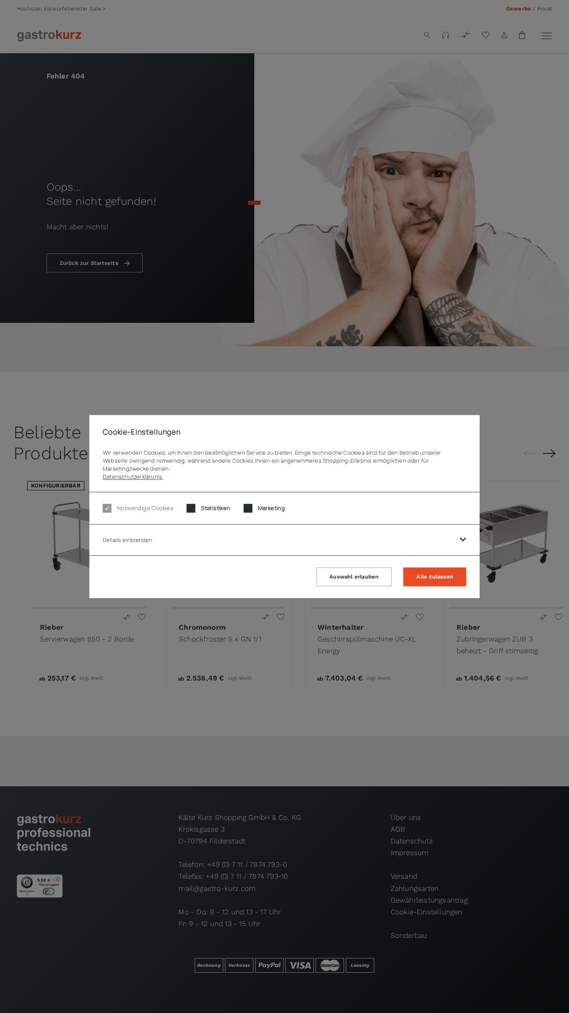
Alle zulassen (434, 576)
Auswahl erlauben (353, 576)
